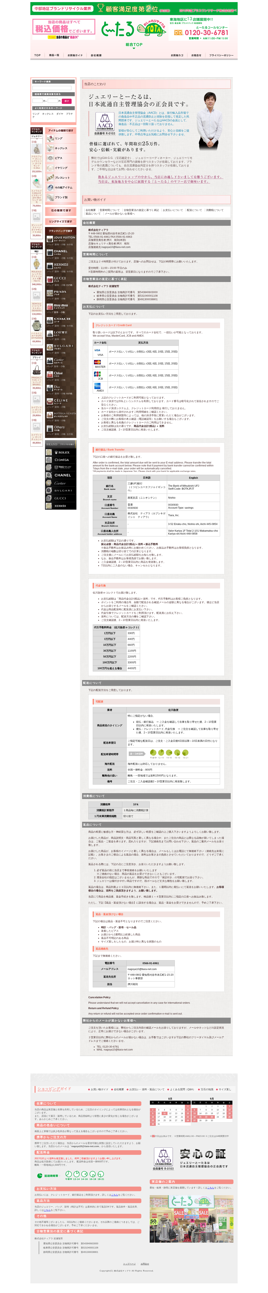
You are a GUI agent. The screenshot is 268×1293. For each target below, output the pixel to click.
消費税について (215, 210)
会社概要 (91, 210)
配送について (194, 210)
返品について (93, 213)
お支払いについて (173, 210)
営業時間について (110, 210)
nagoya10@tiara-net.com (116, 247)
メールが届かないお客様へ (120, 213)
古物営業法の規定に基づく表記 (141, 210)
